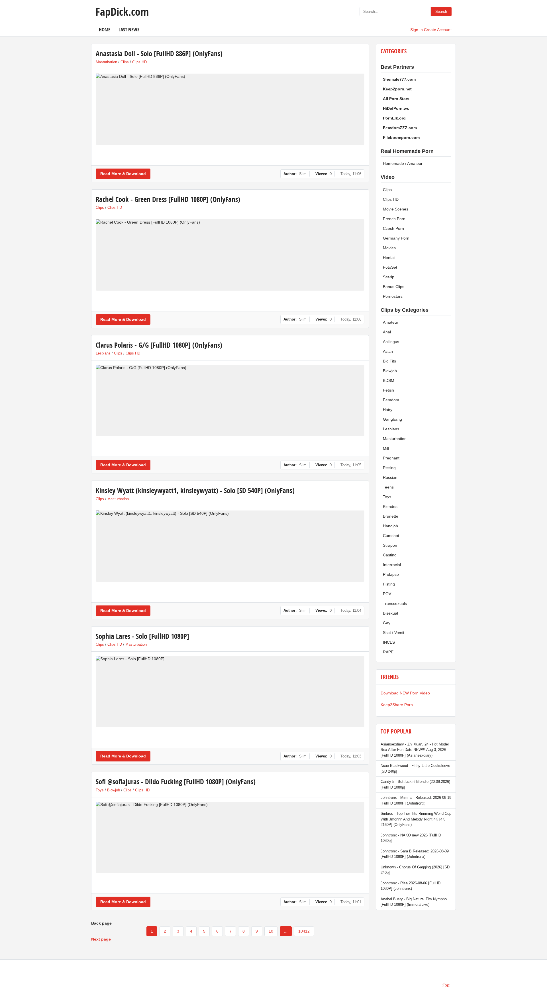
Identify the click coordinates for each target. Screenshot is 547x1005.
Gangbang (392, 419)
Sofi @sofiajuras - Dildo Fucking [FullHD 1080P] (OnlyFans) (176, 781)
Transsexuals (395, 603)
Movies (389, 248)
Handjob (390, 526)
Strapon (390, 545)
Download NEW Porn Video (405, 693)
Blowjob (113, 790)
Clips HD (139, 62)
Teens (388, 487)
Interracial (392, 564)
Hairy (387, 409)
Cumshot (391, 535)
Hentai (389, 257)
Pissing (389, 467)
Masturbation (106, 62)
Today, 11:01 (350, 902)
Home (104, 29)
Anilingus (391, 341)
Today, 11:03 (350, 756)
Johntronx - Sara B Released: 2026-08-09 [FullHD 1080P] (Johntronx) (415, 854)
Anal (387, 332)
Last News (129, 29)
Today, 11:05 (350, 465)
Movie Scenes (395, 209)
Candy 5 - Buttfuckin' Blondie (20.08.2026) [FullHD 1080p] (415, 784)
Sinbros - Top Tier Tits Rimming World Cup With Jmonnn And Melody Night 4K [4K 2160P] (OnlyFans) (416, 819)
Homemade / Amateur (403, 163)
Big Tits (389, 361)
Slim (303, 174)
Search (441, 11)
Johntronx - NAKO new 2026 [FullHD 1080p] (411, 838)
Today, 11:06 (350, 174)
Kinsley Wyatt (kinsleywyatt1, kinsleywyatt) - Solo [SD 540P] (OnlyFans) (195, 490)
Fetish (388, 390)
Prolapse (391, 574)
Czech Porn (393, 228)
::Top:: (446, 985)
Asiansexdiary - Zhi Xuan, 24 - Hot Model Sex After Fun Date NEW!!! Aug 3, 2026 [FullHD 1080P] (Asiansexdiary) (415, 749)
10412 (304, 931)
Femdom (391, 400)
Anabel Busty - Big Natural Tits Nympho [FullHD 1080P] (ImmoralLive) (414, 902)
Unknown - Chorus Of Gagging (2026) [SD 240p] (415, 870)
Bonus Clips (393, 286)
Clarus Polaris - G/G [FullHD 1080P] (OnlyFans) (159, 345)
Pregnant (391, 458)
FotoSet (390, 267)
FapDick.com (122, 11)
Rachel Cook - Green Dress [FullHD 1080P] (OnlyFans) (168, 199)
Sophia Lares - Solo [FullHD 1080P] (142, 636)
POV (387, 593)
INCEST (390, 642)
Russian (390, 477)
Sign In (416, 29)
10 (271, 931)
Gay (386, 623)
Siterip (388, 277)
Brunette (390, 516)
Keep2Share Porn (397, 704)
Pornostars (393, 296)
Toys (100, 790)
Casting (390, 555)
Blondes (390, 506)
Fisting (389, 584)
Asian (388, 351)
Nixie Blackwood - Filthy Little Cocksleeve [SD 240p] (415, 768)
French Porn (394, 218)
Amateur (390, 322)
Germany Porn (396, 238)
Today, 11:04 (350, 610)
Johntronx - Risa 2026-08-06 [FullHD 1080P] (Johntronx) (410, 886)
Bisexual (390, 613)
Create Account (438, 29)
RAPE (388, 652)
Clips (125, 62)
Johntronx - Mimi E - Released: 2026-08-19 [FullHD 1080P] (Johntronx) (416, 800)
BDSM (388, 380)
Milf (386, 448)
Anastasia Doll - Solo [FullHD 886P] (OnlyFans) (159, 53)
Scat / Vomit (393, 632)
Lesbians (103, 353)
